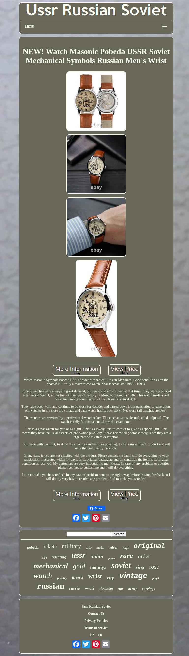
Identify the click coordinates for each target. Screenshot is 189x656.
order (144, 556)
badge (126, 548)
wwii (89, 588)
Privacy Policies (96, 621)
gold (79, 566)
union (96, 556)
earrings (148, 589)
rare (126, 555)
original (149, 546)
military (71, 546)
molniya (98, 567)
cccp (110, 578)
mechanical (50, 566)
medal (100, 547)
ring (140, 567)
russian (50, 586)
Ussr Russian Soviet (96, 606)
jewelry (62, 578)
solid (89, 548)
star (120, 589)
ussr (78, 555)
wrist (95, 576)
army (132, 588)
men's (77, 577)
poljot (155, 578)
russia (74, 588)
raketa (50, 546)
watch (42, 575)
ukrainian (106, 589)
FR (100, 635)
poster (111, 558)
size (44, 557)
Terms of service (96, 628)
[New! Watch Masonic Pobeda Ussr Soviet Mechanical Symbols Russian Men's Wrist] (96, 101)
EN (92, 635)
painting (59, 557)
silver (114, 547)
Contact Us (96, 613)
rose (154, 566)
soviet (121, 565)
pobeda (33, 547)
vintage (133, 575)
